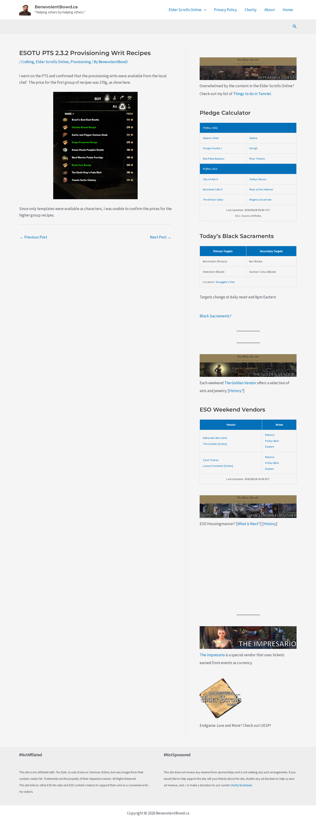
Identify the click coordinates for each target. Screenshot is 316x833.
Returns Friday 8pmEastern (272, 440)
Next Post (160, 237)
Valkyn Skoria (257, 179)
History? (236, 390)
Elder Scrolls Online (185, 9)
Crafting (27, 61)
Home (288, 9)
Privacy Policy (225, 9)
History (270, 523)
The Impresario (212, 654)
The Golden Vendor (240, 382)
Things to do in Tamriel (252, 93)
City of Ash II (210, 179)
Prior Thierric (257, 158)
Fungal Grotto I (212, 148)
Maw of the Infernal (261, 189)
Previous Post (33, 237)
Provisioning (81, 61)
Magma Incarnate (260, 199)
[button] (203, 10)
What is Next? (249, 523)
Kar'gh (253, 148)
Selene (253, 138)
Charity (251, 9)
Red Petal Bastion (213, 158)
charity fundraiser (241, 785)
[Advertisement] (248, 571)
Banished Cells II (213, 189)
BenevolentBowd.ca (56, 6)
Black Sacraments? (215, 316)
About (269, 9)
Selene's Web (211, 138)
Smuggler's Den (225, 282)
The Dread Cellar (213, 199)
